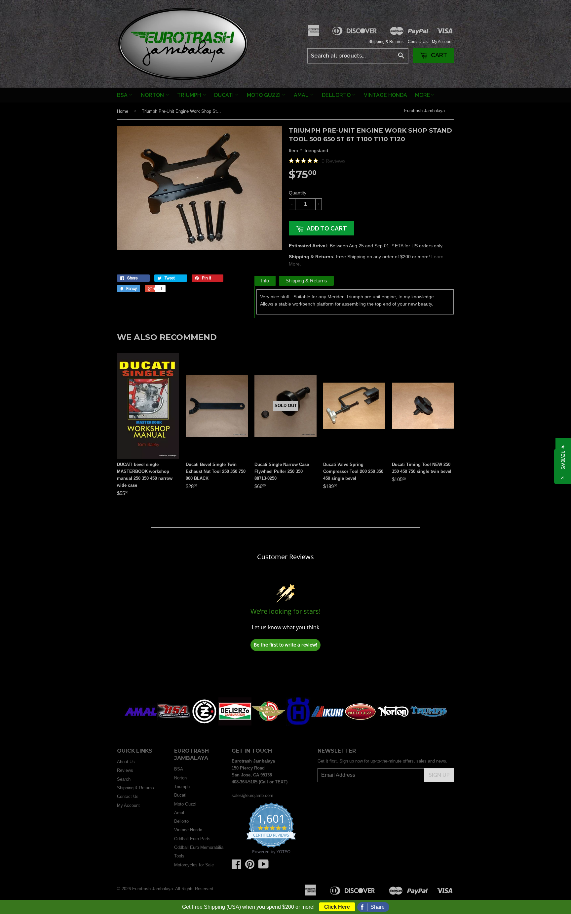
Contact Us (418, 41)
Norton (153, 95)
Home (122, 111)
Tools (179, 855)
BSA (123, 95)
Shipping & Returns (385, 41)
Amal (302, 95)
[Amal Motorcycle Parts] (140, 724)
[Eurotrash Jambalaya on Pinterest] (250, 866)
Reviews (125, 770)
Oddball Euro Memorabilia (198, 847)
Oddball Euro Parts (192, 838)
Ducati (224, 95)
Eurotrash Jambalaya (424, 110)
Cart (438, 55)
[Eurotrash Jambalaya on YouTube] (263, 866)
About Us (126, 761)
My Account (442, 41)
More (422, 95)
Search (124, 779)
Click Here (337, 907)
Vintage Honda (385, 95)
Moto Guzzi (264, 95)
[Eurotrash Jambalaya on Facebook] (237, 866)
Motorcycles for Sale (194, 864)
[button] (563, 457)
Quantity (297, 192)
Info (265, 280)
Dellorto (337, 95)
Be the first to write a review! (285, 645)
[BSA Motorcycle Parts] (173, 724)
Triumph (189, 95)
